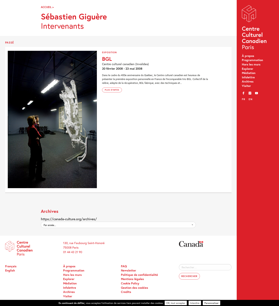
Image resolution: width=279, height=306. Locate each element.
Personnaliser (211, 303)
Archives (247, 81)
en (250, 99)
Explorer (247, 69)
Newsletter (128, 270)
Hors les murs (251, 64)
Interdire (194, 303)
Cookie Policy (130, 283)
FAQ (124, 266)
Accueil (46, 7)
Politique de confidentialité (139, 275)
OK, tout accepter (175, 303)
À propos (248, 56)
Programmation (252, 60)
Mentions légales (132, 279)
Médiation (248, 73)
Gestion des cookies (134, 288)
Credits (126, 292)
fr (243, 99)
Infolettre (248, 77)
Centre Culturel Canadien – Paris (254, 28)
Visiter (246, 86)
